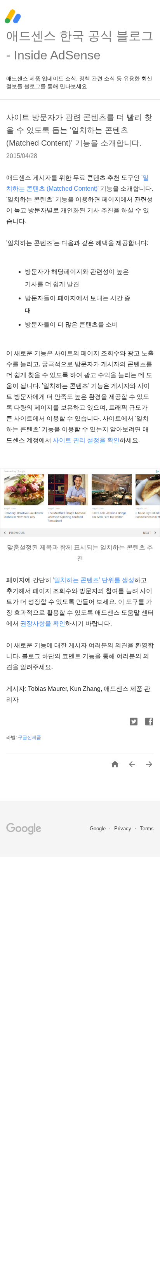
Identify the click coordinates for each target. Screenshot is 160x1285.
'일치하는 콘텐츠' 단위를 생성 (93, 580)
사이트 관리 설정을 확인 (86, 440)
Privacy (123, 828)
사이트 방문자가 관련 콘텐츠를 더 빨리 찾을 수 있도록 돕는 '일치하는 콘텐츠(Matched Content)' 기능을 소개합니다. (79, 130)
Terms (147, 828)
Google (98, 828)
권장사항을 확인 (42, 623)
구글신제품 (29, 737)
